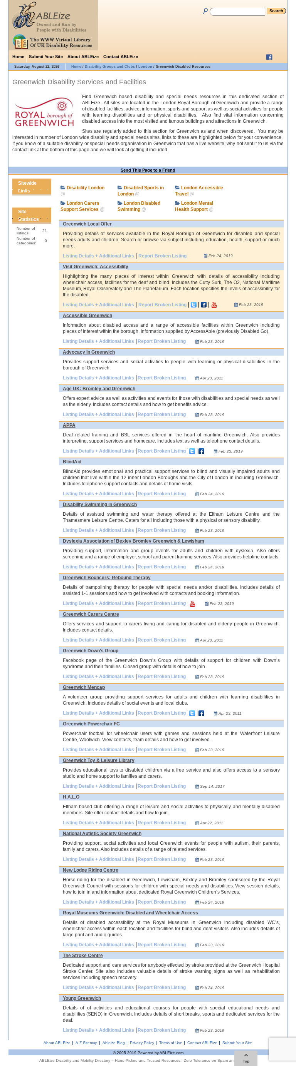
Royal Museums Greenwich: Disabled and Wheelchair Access (130, 913)
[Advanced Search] (204, 9)
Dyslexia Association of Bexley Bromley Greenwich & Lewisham (133, 541)
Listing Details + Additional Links (98, 256)
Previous (40, 191)
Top (246, 1061)
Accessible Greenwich (87, 315)
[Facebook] (270, 57)
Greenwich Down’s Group (90, 650)
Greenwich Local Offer (87, 224)
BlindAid (72, 461)
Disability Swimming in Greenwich (100, 504)
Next (46, 191)
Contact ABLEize (120, 56)
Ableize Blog (114, 1043)
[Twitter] (280, 57)
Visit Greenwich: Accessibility (95, 266)
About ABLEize (83, 56)
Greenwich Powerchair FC (91, 724)
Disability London (85, 187)
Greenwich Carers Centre (91, 614)
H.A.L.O (71, 797)
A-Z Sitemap (87, 1043)
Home (18, 56)
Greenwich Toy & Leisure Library (99, 760)
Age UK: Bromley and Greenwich (99, 388)
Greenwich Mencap (84, 687)
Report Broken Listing (162, 256)
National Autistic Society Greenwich (102, 833)
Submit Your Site (46, 56)
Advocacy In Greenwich (89, 352)
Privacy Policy (142, 1043)
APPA (69, 425)
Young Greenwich (82, 998)
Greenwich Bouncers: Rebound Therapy (107, 577)
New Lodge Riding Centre (90, 870)
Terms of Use (170, 1043)
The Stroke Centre (83, 955)
